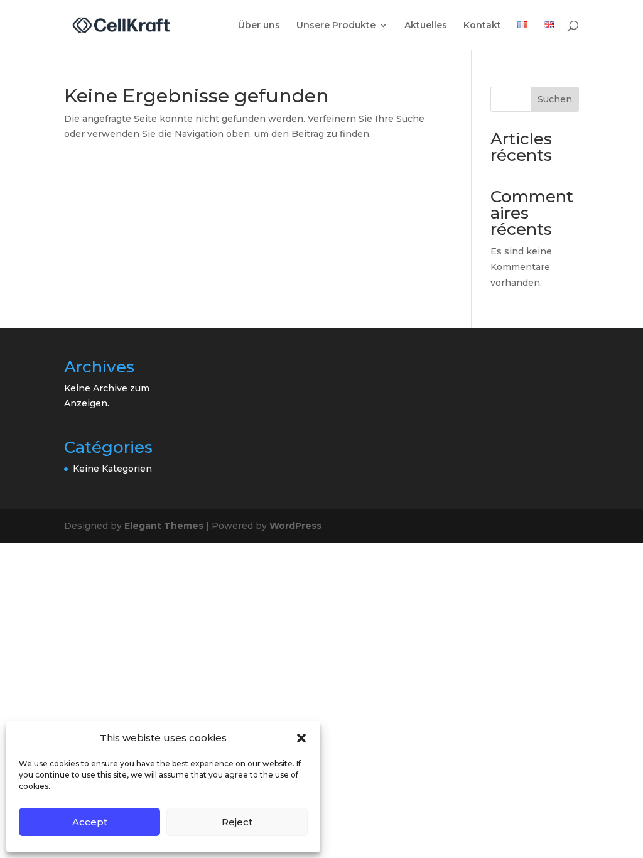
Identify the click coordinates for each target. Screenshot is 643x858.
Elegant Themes (163, 525)
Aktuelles (425, 26)
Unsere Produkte (336, 26)
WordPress (295, 525)
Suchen (555, 99)
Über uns (259, 26)
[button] (301, 738)
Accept (89, 822)
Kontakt (482, 26)
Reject (237, 822)
